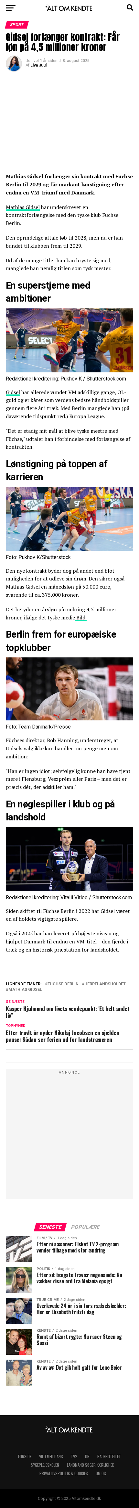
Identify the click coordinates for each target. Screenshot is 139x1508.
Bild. (81, 617)
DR (87, 1456)
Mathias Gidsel (23, 207)
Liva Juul (38, 65)
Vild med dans (51, 1456)
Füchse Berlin (63, 984)
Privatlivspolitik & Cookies (63, 1473)
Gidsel (13, 392)
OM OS (101, 1473)
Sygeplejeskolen (45, 1465)
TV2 (74, 1456)
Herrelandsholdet (105, 984)
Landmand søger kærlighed (90, 1465)
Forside (24, 1456)
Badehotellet (109, 1456)
